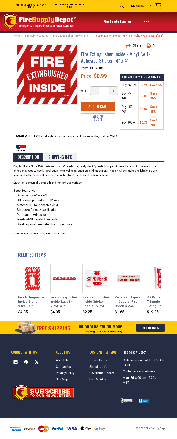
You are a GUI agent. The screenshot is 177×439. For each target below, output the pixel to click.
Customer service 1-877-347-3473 (31, 6)
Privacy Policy (65, 373)
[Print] (150, 45)
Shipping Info (60, 157)
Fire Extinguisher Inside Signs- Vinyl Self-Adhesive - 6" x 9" (32, 301)
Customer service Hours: (139, 371)
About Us (62, 360)
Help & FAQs (97, 379)
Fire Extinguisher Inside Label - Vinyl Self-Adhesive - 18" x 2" (63, 301)
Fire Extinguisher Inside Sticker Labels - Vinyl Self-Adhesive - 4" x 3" (96, 301)
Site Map (62, 379)
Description (28, 157)
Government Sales (102, 373)
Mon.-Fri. (129, 377)
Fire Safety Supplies (118, 21)
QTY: (84, 90)
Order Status (98, 360)
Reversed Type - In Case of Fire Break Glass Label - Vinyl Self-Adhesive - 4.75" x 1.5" (129, 301)
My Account (139, 6)
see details (150, 327)
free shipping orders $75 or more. (69, 5)
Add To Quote (98, 117)
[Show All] (147, 21)
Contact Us (63, 366)
